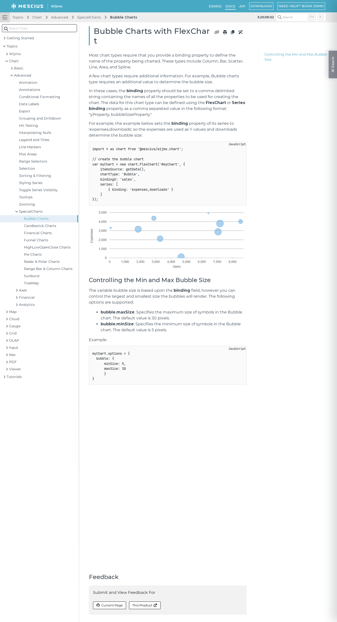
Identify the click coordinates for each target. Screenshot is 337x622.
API (242, 6)
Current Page (112, 605)
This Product (142, 605)
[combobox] (39, 28)
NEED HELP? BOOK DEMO (301, 6)
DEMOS (215, 6)
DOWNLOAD (261, 6)
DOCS (230, 6)
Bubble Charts (123, 17)
